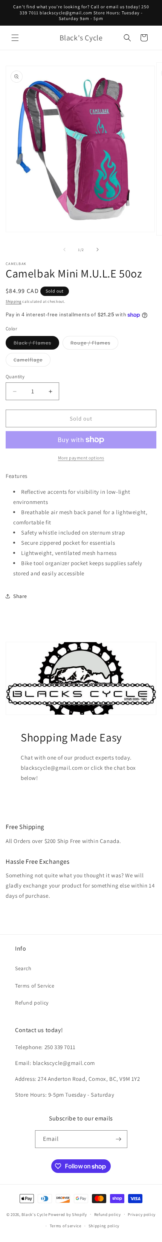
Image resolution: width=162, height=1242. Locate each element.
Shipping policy (104, 1225)
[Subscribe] (118, 1139)
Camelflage (32, 361)
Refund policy (32, 1002)
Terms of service (65, 1225)
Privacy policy (142, 1214)
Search (23, 968)
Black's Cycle (34, 1214)
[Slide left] (64, 249)
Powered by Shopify (67, 1214)
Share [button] (20, 596)
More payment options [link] (81, 458)
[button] (15, 37)
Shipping (13, 301)
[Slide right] (97, 249)
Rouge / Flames (94, 344)
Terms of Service (35, 985)
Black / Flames (36, 344)
